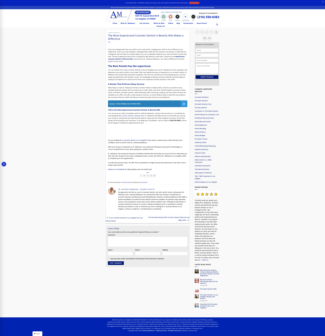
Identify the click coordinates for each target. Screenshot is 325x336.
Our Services (144, 23)
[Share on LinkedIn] (154, 175)
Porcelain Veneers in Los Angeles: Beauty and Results (209, 296)
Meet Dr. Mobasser (128, 23)
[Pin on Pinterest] (151, 175)
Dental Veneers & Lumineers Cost (207, 114)
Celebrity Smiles (200, 142)
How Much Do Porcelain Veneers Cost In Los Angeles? (208, 306)
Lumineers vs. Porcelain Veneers (206, 111)
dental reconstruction (133, 322)
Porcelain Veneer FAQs (208, 289)
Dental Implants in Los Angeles (206, 182)
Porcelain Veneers (201, 101)
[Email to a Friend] (147, 175)
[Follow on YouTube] (209, 38)
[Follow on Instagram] (202, 32)
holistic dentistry (186, 322)
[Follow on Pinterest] (216, 32)
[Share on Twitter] (144, 175)
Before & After (159, 23)
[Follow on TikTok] (207, 32)
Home (115, 23)
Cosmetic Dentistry (114, 32)
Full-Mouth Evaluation (202, 166)
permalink (144, 182)
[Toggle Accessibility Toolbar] (4, 164)
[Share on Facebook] (141, 175)
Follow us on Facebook (116, 169)
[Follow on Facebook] (197, 32)
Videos (170, 23)
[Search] (217, 24)
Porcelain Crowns (201, 139)
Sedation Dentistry (201, 149)
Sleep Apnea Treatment (203, 173)
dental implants (146, 322)
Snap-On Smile (200, 153)
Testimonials (188, 23)
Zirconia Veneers (201, 108)
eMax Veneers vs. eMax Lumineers (203, 161)
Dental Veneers (200, 132)
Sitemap (184, 331)
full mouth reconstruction (171, 322)
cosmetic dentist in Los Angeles (135, 140)
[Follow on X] (211, 32)
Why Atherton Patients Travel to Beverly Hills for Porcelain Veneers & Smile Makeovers (209, 272)
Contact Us (160, 26)
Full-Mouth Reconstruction (204, 118)
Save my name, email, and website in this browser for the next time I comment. (137, 259)
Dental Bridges (200, 135)
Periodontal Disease (202, 169)
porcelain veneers (120, 322)
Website (165, 250)
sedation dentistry (198, 322)
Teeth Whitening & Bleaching (205, 146)
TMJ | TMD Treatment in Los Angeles (205, 177)
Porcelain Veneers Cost (203, 104)
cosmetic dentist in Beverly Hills (132, 116)
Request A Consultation (208, 13)
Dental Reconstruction (203, 121)
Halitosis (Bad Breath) (203, 156)
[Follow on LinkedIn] (205, 38)
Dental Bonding (200, 128)
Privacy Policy (192, 331)
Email (137, 250)
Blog (178, 23)
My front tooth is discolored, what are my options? (209, 281)
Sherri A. (205, 260)
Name (110, 250)
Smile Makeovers (201, 125)
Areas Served (202, 23)
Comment (112, 235)
